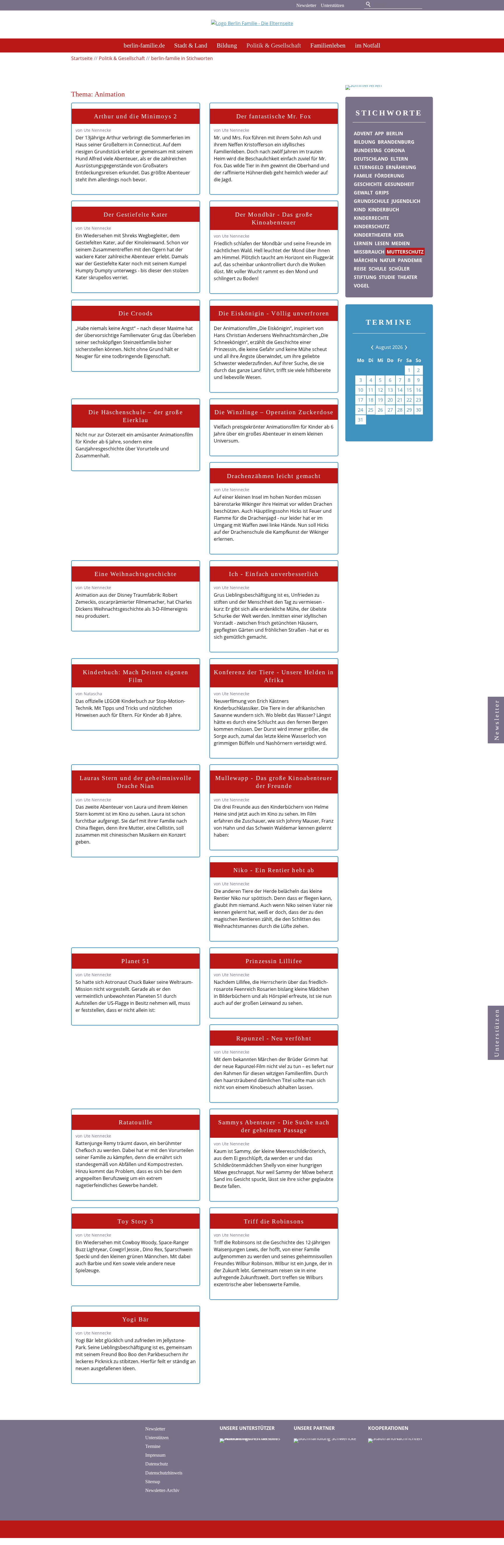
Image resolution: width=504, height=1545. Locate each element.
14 (399, 390)
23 (418, 400)
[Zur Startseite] (252, 25)
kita (399, 235)
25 (370, 410)
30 (418, 410)
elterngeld (369, 167)
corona (394, 150)
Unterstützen (332, 5)
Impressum (155, 1455)
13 (390, 390)
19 (380, 400)
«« (376, 347)
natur (388, 260)
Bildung (227, 45)
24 (360, 410)
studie (387, 277)
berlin (394, 133)
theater (407, 277)
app (379, 133)
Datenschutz (156, 1463)
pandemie (410, 260)
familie (363, 176)
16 (418, 390)
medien (400, 243)
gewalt (363, 192)
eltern (399, 159)
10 (360, 390)
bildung (364, 142)
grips (382, 192)
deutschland (371, 159)
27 (390, 410)
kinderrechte (371, 218)
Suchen (368, 4)
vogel (361, 285)
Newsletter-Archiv (162, 1490)
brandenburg (396, 142)
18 (370, 400)
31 (360, 420)
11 (370, 390)
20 (390, 400)
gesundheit (399, 184)
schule (377, 269)
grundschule (371, 201)
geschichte (368, 184)
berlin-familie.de (144, 45)
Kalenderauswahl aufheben (395, 430)
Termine (152, 1446)
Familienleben (328, 45)
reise (360, 269)
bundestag (368, 150)
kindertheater (372, 235)
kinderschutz (371, 226)
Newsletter (306, 5)
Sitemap (152, 1481)
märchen (365, 260)
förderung (389, 176)
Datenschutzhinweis (163, 1472)
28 (399, 410)
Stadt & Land (190, 45)
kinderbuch (383, 209)
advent (363, 133)
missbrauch (369, 252)
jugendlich (405, 201)
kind (360, 209)
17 (360, 400)
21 (399, 400)
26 (380, 410)
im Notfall (367, 45)
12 (380, 390)
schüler (399, 269)
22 (409, 400)
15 (409, 390)
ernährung (401, 167)
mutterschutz (405, 252)
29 (409, 410)
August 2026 (389, 347)
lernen (363, 243)
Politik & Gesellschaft (273, 45)
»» (401, 347)
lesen (382, 243)
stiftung (365, 277)
